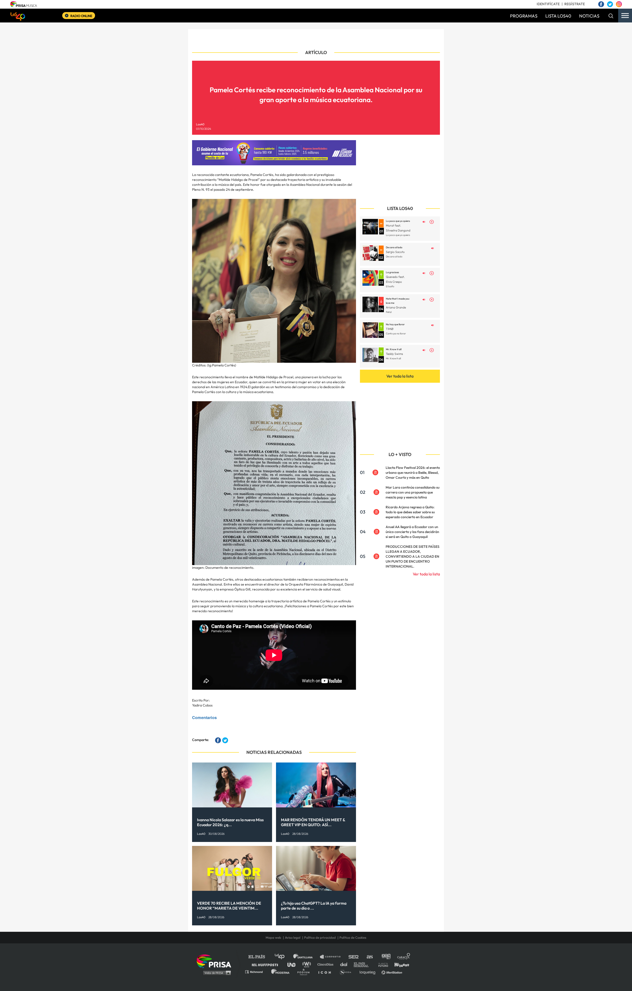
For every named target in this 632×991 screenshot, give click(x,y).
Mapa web (273, 937)
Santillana (306, 957)
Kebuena (399, 964)
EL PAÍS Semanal (363, 964)
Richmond (256, 972)
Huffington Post (266, 964)
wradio (307, 964)
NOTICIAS (589, 16)
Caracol (404, 957)
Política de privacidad (320, 937)
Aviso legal (292, 937)
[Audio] (424, 221)
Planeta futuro (381, 964)
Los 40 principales (283, 957)
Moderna (281, 972)
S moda (347, 972)
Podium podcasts (305, 972)
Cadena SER (353, 957)
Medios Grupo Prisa (215, 973)
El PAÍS (260, 957)
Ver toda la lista (400, 376)
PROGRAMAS (523, 16)
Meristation (392, 972)
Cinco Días (327, 964)
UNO (293, 964)
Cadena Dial (345, 964)
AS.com (369, 957)
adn (386, 957)
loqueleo (369, 972)
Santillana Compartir (332, 957)
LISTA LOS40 (558, 16)
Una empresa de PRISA (216, 961)
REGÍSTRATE (574, 4)
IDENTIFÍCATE (548, 4)
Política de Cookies (352, 937)
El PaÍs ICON (326, 972)
